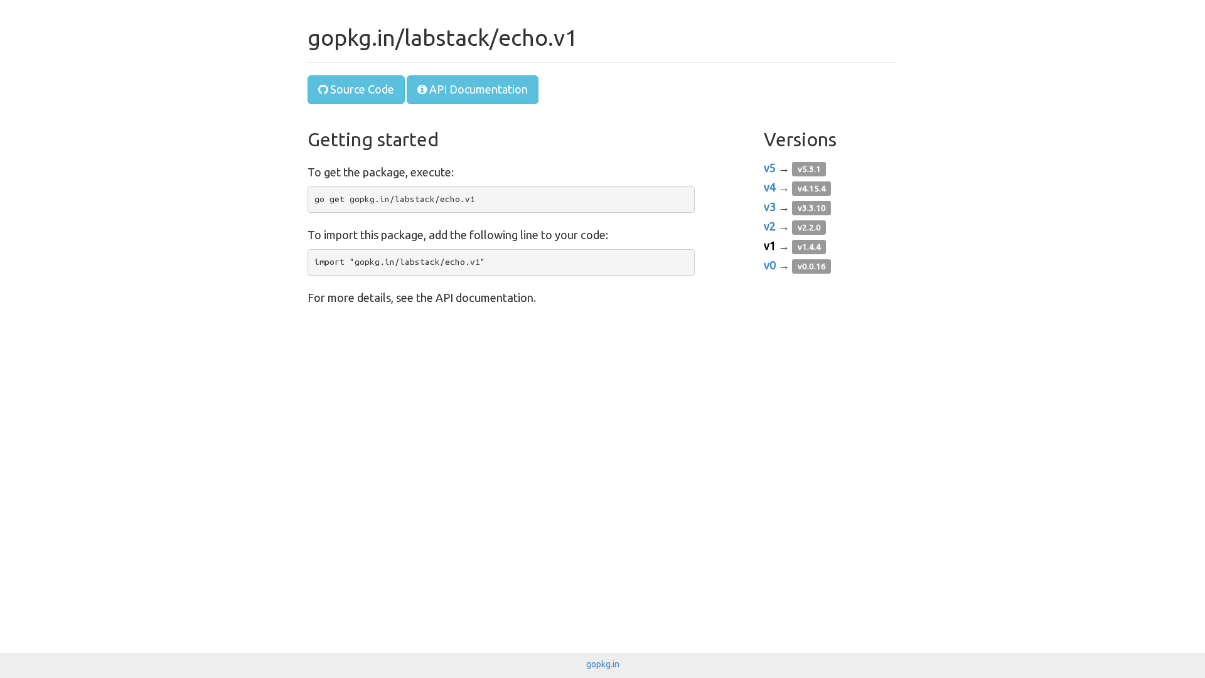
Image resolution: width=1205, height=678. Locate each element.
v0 (770, 265)
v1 (770, 245)
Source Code (361, 89)
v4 (770, 187)
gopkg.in (602, 664)
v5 (770, 167)
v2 (770, 226)
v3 (770, 206)
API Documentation (477, 89)
